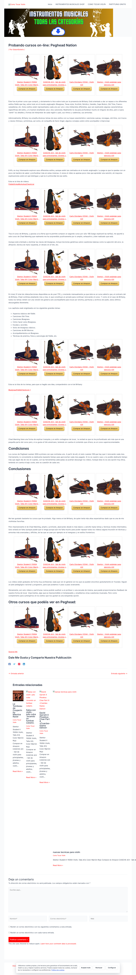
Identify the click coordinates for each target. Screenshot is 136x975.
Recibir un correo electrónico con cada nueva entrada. (32, 933)
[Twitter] (14, 664)
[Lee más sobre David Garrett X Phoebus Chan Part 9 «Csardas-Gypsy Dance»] (45, 700)
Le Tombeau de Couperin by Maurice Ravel (17, 710)
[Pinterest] (19, 664)
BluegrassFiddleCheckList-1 (19, 390)
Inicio (15, 966)
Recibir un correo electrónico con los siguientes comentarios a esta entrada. (41, 927)
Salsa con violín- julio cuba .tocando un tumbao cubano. (31, 716)
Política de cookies (57, 970)
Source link (12, 652)
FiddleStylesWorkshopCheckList (21, 184)
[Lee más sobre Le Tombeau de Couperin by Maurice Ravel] (18, 696)
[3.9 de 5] (51, 93)
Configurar (112, 968)
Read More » (18, 771)
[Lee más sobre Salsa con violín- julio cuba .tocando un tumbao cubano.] (31, 699)
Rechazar (99, 968)
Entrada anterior (16, 673)
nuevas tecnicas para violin (66, 852)
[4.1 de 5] (79, 93)
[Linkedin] (24, 664)
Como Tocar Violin (59, 855)
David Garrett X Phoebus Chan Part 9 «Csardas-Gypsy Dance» (45, 720)
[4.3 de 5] (24, 93)
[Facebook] (9, 664)
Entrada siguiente (119, 673)
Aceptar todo (86, 968)
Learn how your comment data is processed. (58, 944)
